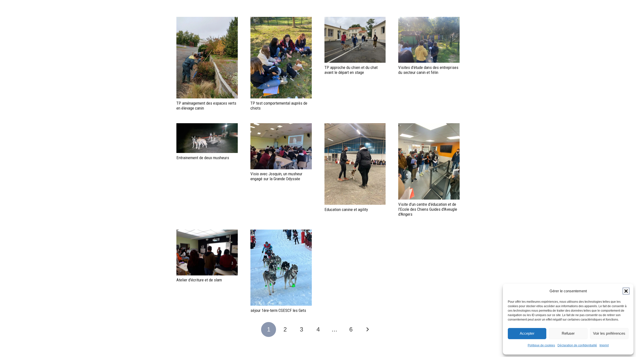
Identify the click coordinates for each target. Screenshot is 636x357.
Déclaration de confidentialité (577, 345)
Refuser (568, 333)
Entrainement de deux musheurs (202, 157)
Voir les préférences (609, 333)
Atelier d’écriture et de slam (199, 279)
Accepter (527, 333)
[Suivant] (367, 329)
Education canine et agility (346, 209)
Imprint (604, 345)
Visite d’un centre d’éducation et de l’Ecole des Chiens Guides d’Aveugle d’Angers (427, 209)
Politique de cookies (541, 345)
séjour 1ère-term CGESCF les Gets (278, 310)
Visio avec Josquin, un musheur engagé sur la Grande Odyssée (276, 176)
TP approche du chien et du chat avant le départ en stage (351, 70)
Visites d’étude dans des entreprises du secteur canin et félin (428, 70)
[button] (626, 291)
